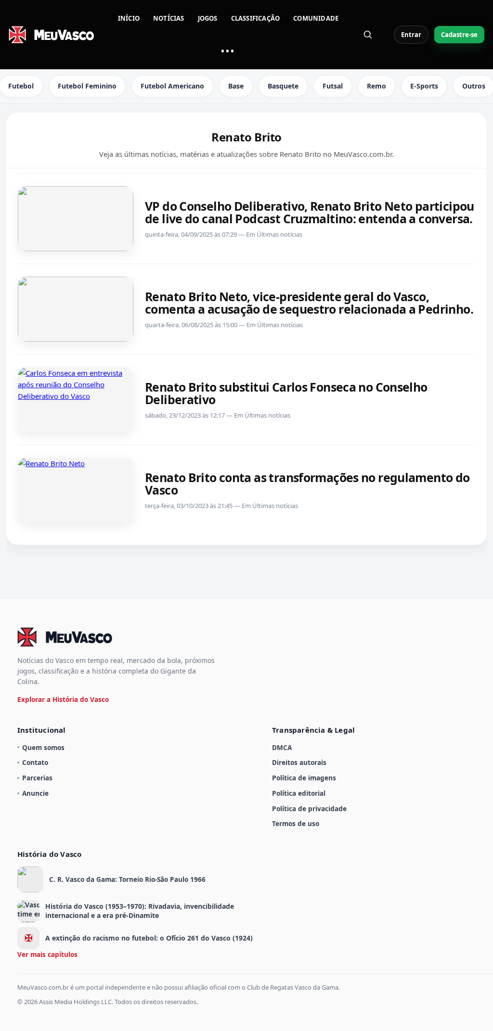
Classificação (255, 18)
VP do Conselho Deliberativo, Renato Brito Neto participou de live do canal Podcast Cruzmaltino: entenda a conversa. (309, 212)
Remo (376, 85)
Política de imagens (304, 777)
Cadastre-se (459, 34)
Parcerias (37, 777)
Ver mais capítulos (47, 954)
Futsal (333, 85)
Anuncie (35, 793)
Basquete (283, 85)
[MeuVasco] (52, 34)
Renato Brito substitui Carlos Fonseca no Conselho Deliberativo (286, 393)
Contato (35, 762)
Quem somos (43, 747)
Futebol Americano (172, 85)
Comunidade (315, 18)
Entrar (411, 34)
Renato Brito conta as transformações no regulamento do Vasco (307, 483)
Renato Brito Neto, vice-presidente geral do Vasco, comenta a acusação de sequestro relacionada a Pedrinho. (309, 302)
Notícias (168, 18)
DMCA (282, 747)
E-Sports (424, 85)
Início (129, 18)
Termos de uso (295, 823)
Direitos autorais (299, 762)
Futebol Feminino (87, 85)
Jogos (208, 18)
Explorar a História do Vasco (63, 699)
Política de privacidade (309, 808)
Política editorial (298, 793)
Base (236, 85)
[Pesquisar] (368, 34)
